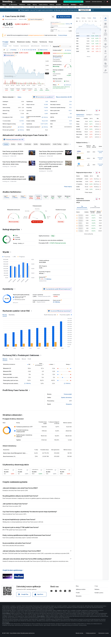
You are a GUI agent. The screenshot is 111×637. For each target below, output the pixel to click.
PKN (77, 48)
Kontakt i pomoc (99, 592)
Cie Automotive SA (50, 469)
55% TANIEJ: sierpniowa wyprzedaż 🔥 (73, 1)
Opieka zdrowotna (66, 397)
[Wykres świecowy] (4, 50)
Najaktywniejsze (80, 114)
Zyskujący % (89, 114)
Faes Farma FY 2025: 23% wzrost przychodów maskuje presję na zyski (14, 178)
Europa (58, 7)
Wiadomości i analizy (23, 42)
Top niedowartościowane (82, 207)
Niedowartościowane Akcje (95, 7)
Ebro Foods (63, 469)
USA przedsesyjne (17, 7)
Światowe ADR (39, 7)
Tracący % (96, 114)
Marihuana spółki (84, 7)
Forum (51, 42)
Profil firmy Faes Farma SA (15, 390)
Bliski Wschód (65, 7)
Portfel (78, 592)
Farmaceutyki (68, 394)
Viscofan (20, 469)
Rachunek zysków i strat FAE (16, 311)
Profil (10, 45)
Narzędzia (78, 596)
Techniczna (43, 42)
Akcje (5, 7)
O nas (96, 586)
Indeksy (83, 18)
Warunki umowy (79, 633)
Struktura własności (12, 415)
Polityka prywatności (91, 633)
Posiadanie (16, 45)
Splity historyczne (35, 45)
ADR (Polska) (47, 7)
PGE (77, 41)
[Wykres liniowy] (7, 50)
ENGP (77, 51)
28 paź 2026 (45, 120)
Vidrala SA (6, 469)
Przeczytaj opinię (100, 152)
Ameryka (54, 7)
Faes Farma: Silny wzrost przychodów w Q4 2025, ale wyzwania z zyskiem (51, 152)
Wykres (12, 42)
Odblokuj (67, 23)
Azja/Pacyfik (72, 7)
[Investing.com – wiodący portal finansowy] (9, 1)
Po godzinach (26, 7)
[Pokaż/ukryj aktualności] (39, 50)
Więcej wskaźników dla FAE (64, 97)
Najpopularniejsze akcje (84, 172)
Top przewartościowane (95, 207)
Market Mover (80, 110)
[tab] (6, 197)
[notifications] (104, 1)
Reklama (97, 589)
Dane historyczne (25, 45)
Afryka (77, 7)
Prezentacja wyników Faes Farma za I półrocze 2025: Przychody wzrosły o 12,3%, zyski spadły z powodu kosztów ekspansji (51, 165)
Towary (89, 18)
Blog (77, 586)
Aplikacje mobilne (80, 589)
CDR (77, 46)
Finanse (34, 42)
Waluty (77, 18)
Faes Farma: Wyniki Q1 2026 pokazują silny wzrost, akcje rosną (15, 163)
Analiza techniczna (12, 192)
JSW (77, 38)
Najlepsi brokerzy (82, 142)
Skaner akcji (66, 4)
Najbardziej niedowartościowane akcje (83, 200)
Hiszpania (69, 404)
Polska (10, 7)
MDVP (77, 35)
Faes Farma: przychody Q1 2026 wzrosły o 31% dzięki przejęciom (13, 152)
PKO (77, 43)
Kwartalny (12, 314)
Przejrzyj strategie (62, 35)
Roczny (5, 314)
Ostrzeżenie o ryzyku (103, 633)
